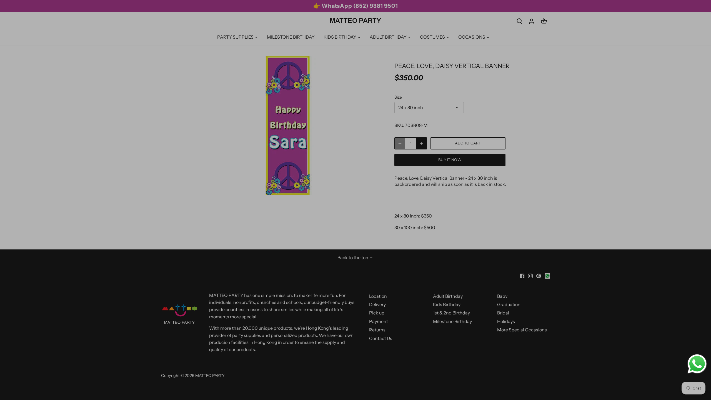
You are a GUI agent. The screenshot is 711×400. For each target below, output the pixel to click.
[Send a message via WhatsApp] (697, 364)
